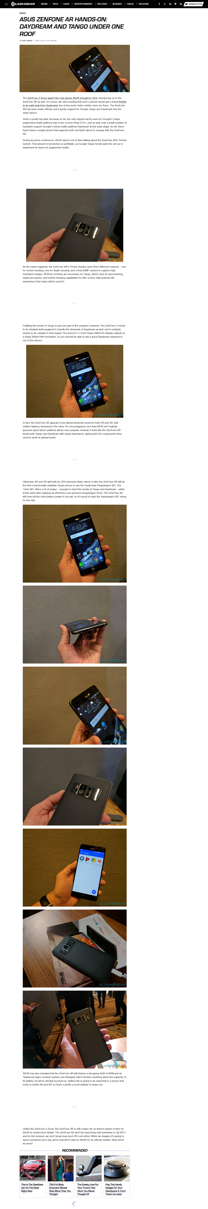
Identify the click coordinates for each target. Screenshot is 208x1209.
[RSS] (181, 4)
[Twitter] (165, 4)
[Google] (170, 4)
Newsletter (195, 4)
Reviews (144, 4)
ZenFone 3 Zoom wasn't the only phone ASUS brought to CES (62, 98)
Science (117, 4)
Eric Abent (27, 41)
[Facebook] (159, 4)
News (44, 4)
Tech (55, 4)
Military (102, 4)
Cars (66, 4)
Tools (130, 4)
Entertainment (83, 4)
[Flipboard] (176, 4)
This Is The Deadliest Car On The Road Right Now (32, 1187)
